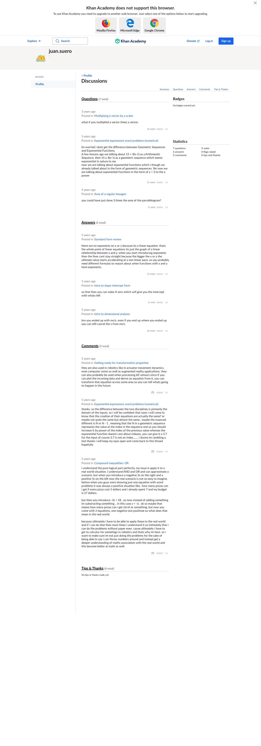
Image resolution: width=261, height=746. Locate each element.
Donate (191, 41)
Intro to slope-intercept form (112, 285)
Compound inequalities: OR (111, 463)
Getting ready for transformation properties (121, 363)
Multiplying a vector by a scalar (113, 115)
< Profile (86, 75)
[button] (41, 58)
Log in (209, 41)
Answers (191, 89)
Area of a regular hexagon (110, 194)
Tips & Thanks (221, 89)
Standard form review (107, 239)
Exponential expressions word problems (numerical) (126, 140)
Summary (164, 89)
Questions (178, 89)
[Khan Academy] (130, 41)
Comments (204, 89)
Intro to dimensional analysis (112, 314)
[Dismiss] (255, 3)
